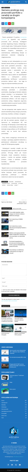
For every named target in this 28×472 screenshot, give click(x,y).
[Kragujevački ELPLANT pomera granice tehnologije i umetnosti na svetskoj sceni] (5, 365)
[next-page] (5, 257)
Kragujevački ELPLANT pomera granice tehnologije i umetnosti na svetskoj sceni (17, 366)
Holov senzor (13, 389)
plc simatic (21, 183)
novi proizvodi (14, 183)
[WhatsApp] (12, 23)
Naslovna (3, 5)
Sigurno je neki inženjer (6, 202)
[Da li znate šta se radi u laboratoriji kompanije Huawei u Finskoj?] (5, 227)
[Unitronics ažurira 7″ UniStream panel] (5, 377)
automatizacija (18, 181)
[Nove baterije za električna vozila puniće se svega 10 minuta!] (5, 251)
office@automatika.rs (18, 456)
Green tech (4, 316)
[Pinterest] (9, 23)
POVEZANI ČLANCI (6, 208)
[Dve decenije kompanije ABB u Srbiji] (5, 359)
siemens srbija (10, 185)
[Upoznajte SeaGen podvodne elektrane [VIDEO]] (21, 313)
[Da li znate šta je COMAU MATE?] (5, 220)
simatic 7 (16, 185)
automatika (11, 181)
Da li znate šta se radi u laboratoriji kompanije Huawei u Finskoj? (17, 227)
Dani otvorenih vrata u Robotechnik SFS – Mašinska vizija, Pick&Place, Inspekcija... (18, 352)
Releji (11, 382)
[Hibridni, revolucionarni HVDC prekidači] (21, 328)
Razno (16, 316)
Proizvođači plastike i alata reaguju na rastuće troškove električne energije (16, 214)
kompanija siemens (6, 183)
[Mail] (12, 464)
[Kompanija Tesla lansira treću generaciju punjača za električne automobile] (7, 313)
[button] (2, 2)
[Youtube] (19, 464)
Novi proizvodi (13, 5)
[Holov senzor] (5, 391)
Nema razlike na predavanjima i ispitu (22, 202)
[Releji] (5, 384)
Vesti (8, 5)
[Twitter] (6, 23)
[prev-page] (2, 257)
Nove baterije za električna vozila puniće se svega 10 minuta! (16, 251)
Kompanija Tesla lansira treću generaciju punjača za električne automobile (7, 320)
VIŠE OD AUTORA (17, 208)
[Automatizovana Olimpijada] (7, 328)
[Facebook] (2, 23)
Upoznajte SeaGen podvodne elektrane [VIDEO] (19, 320)
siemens (3, 185)
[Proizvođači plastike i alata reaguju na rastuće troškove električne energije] (5, 213)
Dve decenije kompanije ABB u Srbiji (18, 357)
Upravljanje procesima (6, 331)
